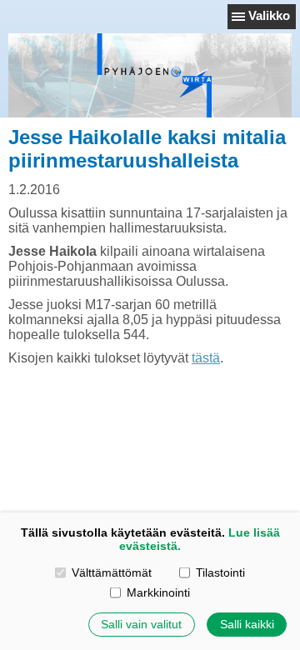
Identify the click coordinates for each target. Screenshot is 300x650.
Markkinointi (158, 592)
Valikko (269, 15)
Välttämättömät (112, 572)
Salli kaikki (247, 624)
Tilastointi (220, 572)
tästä (206, 358)
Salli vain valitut (141, 624)
